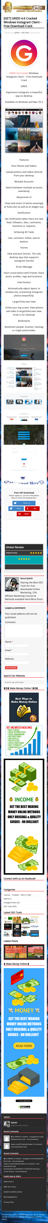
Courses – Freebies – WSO (14, 895)
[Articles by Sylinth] (7, 1126)
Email (8, 650)
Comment (10, 622)
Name (8, 641)
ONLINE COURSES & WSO (13, 1192)
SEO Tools (25, 33)
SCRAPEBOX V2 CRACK (15, 1219)
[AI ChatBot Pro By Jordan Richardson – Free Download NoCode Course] (17, 935)
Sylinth (16, 33)
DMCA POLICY (9, 1181)
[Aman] (7, 1147)
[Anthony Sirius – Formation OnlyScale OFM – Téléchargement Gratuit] (25, 935)
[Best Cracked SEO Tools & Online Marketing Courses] (24, 11)
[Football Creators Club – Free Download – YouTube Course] (34, 922)
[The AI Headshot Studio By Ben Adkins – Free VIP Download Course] (17, 922)
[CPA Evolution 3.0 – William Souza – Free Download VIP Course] (25, 928)
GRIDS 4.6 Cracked (18, 73)
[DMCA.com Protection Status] (24, 1107)
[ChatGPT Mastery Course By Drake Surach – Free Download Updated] (17, 928)
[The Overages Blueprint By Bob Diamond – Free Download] (8, 935)
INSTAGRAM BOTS (10, 1197)
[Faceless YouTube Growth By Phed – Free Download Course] (8, 928)
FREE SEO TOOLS (10, 1187)
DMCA (6, 899)
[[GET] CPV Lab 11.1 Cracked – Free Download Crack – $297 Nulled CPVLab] (34, 928)
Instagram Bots (10, 902)
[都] (7, 1140)
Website (9, 658)
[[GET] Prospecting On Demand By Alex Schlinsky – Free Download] (34, 935)
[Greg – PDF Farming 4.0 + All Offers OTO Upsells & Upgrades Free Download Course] (25, 922)
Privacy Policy (9, 1202)
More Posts (37, 599)
